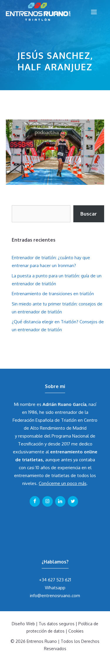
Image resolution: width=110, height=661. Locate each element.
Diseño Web (23, 623)
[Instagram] (47, 501)
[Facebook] (35, 501)
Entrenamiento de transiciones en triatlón (53, 293)
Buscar (88, 214)
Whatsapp (55, 587)
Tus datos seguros (57, 623)
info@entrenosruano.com (55, 595)
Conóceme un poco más (63, 483)
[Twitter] (73, 501)
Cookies (76, 630)
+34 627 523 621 (55, 580)
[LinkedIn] (60, 501)
